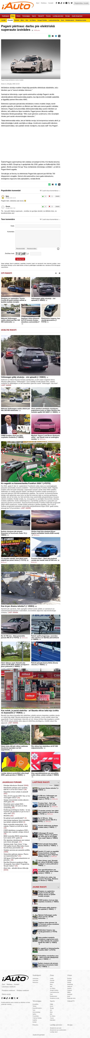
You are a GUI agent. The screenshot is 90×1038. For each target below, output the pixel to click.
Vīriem (69, 975)
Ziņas (52, 975)
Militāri (69, 992)
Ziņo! (37, 3)
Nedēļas (56, 785)
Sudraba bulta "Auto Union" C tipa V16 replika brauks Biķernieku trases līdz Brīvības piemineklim (16, 846)
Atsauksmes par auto (55, 1028)
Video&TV (71, 1001)
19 (58, 560)
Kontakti (50, 3)
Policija (69, 982)
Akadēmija (70, 984)
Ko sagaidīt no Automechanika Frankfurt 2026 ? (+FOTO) (25, 483)
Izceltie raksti (8, 330)
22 (27, 560)
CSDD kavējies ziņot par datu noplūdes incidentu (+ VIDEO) (12, 436)
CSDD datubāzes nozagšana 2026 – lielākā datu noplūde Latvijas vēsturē (16, 832)
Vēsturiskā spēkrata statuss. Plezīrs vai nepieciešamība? (16, 855)
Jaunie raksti (39, 887)
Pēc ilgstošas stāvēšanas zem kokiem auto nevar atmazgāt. (17, 841)
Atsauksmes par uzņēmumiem (58, 1030)
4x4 (51, 1010)
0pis (7, 196)
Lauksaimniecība (54, 992)
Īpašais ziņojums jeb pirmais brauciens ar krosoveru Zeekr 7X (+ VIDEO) (14, 533)
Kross (51, 1006)
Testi (51, 994)
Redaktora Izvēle (54, 998)
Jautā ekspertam (39, 1035)
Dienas (51, 785)
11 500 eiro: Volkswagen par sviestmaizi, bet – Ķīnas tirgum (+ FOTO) (47, 797)
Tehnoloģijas (37, 1001)
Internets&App (36, 1012)
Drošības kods (9, 253)
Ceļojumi (69, 990)
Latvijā (51, 978)
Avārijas (69, 980)
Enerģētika (35, 1004)
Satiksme (69, 986)
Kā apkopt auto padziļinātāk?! (15, 818)
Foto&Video (36, 1016)
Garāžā (69, 988)
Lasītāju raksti (53, 1032)
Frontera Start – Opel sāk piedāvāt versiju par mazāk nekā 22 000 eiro (44, 559)
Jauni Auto (35, 980)
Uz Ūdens (52, 988)
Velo (51, 986)
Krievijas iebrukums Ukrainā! (16, 785)
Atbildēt (57, 196)
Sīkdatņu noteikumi (23, 990)
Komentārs (10, 231)
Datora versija (6, 994)
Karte (68, 996)
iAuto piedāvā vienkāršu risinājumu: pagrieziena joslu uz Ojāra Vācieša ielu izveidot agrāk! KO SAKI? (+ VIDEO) (45, 410)
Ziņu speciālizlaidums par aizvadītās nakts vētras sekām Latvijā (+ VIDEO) (45, 774)
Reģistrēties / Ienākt (81, 3)
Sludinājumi (37, 975)
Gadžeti (35, 1020)
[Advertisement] (45, 143)
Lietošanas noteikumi (8, 987)
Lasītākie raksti (41, 782)
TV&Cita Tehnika (37, 1018)
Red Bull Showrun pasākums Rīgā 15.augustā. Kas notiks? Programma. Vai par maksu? (16, 864)
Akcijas (70, 1025)
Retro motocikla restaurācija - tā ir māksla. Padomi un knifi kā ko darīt (16, 826)
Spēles (34, 1014)
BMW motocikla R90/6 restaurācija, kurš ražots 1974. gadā (16, 837)
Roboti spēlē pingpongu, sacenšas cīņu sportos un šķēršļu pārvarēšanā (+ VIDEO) (45, 637)
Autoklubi (69, 994)
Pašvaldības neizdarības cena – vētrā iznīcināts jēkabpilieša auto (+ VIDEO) (48, 957)
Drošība (69, 978)
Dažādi (34, 1022)
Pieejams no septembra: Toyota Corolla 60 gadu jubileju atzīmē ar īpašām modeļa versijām (13, 300)
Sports (52, 1001)
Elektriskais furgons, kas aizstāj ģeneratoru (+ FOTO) (50, 320)
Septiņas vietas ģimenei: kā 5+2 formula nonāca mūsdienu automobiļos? (30, 320)
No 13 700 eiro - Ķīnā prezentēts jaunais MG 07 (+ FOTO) (13, 636)
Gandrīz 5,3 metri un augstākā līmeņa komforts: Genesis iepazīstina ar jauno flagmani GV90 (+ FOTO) (48, 854)
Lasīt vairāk (6, 385)
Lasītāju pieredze (56, 1025)
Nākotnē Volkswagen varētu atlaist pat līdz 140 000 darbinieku (10, 320)
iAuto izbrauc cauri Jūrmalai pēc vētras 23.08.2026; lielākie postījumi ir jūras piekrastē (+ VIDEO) (15, 664)
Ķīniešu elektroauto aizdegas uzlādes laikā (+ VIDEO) (48, 826)
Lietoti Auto (35, 978)
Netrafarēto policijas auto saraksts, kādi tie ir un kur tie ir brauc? (16, 788)
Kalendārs (52, 1020)
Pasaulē (52, 980)
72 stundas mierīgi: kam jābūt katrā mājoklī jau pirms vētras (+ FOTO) (14, 559)
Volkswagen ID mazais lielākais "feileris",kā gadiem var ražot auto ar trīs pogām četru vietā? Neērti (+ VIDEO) (48, 836)
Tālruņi (34, 1006)
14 (35, 606)
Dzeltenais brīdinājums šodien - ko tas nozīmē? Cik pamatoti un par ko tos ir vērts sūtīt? (17, 811)
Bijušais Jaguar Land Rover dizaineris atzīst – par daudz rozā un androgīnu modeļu (45, 437)
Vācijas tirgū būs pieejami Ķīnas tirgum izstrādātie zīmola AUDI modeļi (45, 532)
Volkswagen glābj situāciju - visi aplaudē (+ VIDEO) (43, 299)
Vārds (12, 226)
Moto (51, 984)
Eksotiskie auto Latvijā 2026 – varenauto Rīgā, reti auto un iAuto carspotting (15, 805)
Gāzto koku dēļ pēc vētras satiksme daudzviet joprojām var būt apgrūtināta (14, 748)
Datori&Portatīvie (37, 1008)
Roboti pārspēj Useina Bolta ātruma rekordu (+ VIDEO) (44, 663)
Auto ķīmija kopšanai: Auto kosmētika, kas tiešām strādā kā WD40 (17, 821)
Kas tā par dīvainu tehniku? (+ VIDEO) (17, 606)
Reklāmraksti (53, 996)
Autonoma (35, 982)
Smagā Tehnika (54, 990)
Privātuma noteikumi (8, 990)
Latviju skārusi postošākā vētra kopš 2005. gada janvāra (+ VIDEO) (15, 774)
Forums (35, 1025)
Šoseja (52, 1008)
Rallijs (51, 1004)
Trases (52, 1018)
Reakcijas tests (71, 998)
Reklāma (43, 3)
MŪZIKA (9, 816)
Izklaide (52, 982)
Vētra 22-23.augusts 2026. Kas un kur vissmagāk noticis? (17, 796)
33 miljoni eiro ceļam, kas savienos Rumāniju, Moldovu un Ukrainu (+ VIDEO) (48, 878)
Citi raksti (6, 273)
